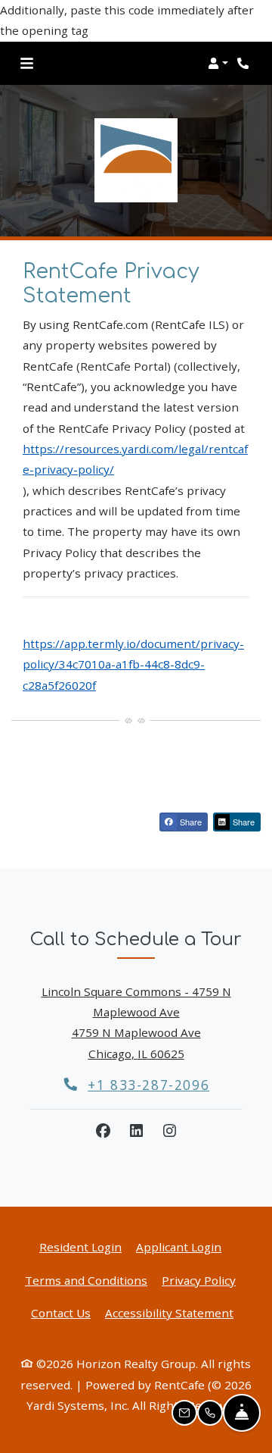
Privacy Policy (199, 1280)
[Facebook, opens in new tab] (103, 1131)
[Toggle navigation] (27, 63)
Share (190, 822)
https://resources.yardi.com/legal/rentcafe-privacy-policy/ (135, 459)
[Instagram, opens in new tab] (169, 1131)
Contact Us (61, 1312)
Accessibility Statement (169, 1312)
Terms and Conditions (86, 1280)
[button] (218, 63)
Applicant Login (178, 1246)
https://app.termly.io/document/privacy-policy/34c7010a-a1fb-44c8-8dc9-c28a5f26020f (133, 664)
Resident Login (80, 1246)
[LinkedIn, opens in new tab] (136, 1131)
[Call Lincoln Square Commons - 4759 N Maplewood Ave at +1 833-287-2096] (245, 63)
